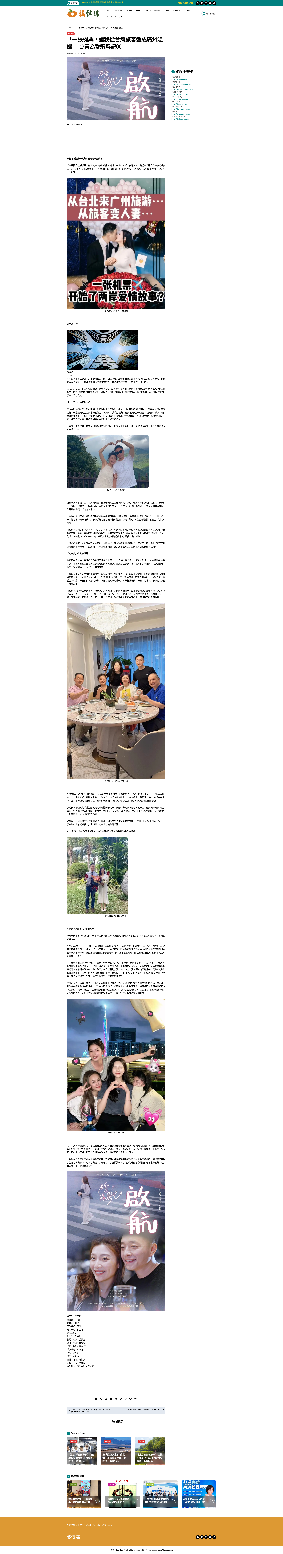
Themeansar (167, 1550)
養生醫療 (157, 10)
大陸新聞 (147, 10)
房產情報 (118, 16)
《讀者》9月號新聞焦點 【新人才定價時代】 (118, 1501)
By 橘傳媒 (70, 53)
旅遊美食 (138, 10)
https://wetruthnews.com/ (181, 94)
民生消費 (128, 10)
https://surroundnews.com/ (182, 89)
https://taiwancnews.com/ (181, 109)
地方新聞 (118, 10)
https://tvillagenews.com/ (181, 119)
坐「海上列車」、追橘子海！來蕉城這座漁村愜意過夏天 (115, 1458)
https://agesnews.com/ (180, 99)
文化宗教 (186, 10)
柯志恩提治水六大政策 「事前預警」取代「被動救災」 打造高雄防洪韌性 (195, 1502)
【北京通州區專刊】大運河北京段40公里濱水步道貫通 (150, 1458)
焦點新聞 (188, 1484)
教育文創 (176, 10)
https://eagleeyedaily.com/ (182, 84)
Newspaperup (154, 1550)
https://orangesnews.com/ (181, 114)
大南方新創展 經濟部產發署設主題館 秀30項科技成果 (157, 1502)
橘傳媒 (119, 1421)
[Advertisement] (116, 141)
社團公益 (109, 10)
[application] (116, 353)
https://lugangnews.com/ (181, 104)
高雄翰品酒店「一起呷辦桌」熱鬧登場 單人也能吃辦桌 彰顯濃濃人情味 (80, 1502)
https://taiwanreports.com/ (182, 79)
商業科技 (167, 10)
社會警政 (109, 16)
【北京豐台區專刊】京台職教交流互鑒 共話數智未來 (81, 1458)
